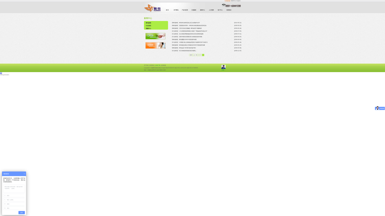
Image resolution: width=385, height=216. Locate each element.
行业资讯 (148, 25)
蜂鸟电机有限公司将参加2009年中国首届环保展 (192, 45)
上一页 (195, 55)
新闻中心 (202, 10)
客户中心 (220, 10)
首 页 (167, 10)
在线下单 (157, 65)
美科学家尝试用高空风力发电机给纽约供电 (190, 36)
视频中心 (148, 28)
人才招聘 (211, 10)
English (238, 1)
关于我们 (146, 65)
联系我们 (229, 10)
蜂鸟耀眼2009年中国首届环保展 (188, 39)
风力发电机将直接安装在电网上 (187, 50)
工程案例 (193, 10)
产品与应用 (185, 10)
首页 (191, 55)
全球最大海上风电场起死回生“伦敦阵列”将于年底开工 (193, 42)
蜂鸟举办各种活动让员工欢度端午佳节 (189, 22)
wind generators (4, 75)
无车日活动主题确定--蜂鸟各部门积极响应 (190, 28)
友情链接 (163, 65)
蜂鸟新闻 (148, 23)
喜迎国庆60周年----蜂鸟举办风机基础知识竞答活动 (192, 25)
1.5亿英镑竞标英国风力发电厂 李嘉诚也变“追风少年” (193, 31)
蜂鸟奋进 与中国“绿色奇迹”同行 (187, 48)
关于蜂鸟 (176, 10)
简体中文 (233, 1)
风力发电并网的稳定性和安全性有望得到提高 (191, 34)
